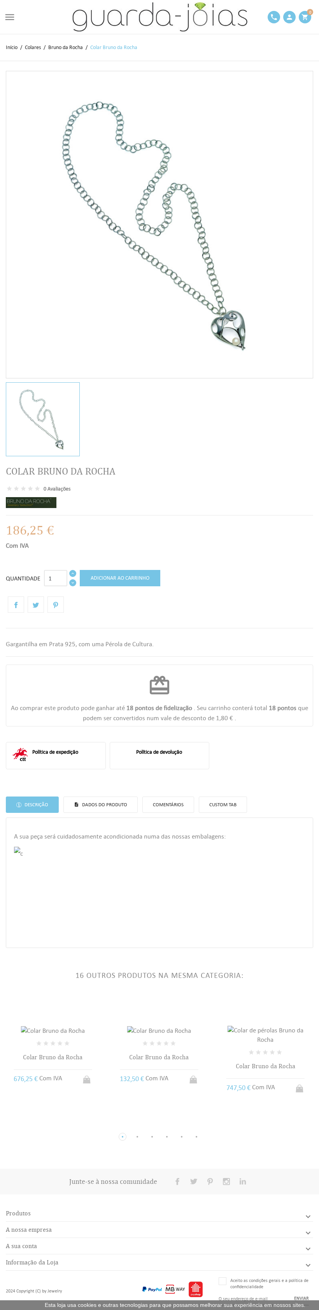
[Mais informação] (60, 1124)
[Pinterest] (55, 604)
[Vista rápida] (46, 1124)
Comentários (168, 804)
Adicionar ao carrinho (120, 578)
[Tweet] (36, 604)
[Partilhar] (16, 604)
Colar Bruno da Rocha (52, 1057)
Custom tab (223, 804)
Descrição (35, 804)
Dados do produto (104, 804)
